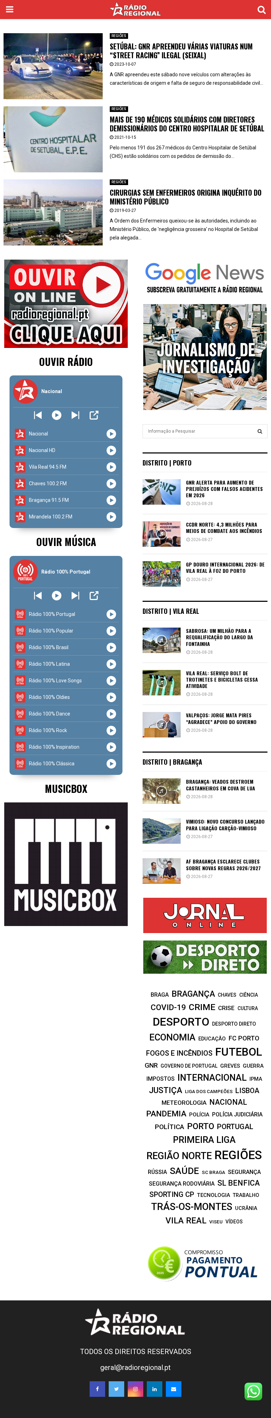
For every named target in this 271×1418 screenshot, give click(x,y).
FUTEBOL (238, 1051)
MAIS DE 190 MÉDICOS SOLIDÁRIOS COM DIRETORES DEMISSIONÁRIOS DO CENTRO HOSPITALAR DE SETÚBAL (187, 124)
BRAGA (160, 994)
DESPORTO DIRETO (234, 1024)
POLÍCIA (199, 1114)
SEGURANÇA (244, 1172)
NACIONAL (228, 1102)
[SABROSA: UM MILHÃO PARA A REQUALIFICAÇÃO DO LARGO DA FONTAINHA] (162, 640)
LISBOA (247, 1091)
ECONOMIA (172, 1037)
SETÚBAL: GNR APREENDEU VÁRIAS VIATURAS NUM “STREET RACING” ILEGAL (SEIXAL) (181, 50)
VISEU (216, 1221)
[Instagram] (135, 1389)
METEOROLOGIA (184, 1102)
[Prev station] (75, 415)
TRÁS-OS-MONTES (191, 1206)
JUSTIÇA (165, 1090)
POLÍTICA (169, 1127)
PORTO (200, 1126)
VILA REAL (185, 1221)
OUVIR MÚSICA (66, 541)
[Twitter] (116, 1389)
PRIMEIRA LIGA (204, 1139)
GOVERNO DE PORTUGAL (189, 1066)
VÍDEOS (234, 1221)
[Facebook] (97, 1389)
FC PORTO (244, 1038)
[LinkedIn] (154, 1389)
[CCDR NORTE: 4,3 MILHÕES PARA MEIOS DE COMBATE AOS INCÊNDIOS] (162, 534)
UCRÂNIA (246, 1208)
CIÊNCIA (248, 995)
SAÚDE (184, 1170)
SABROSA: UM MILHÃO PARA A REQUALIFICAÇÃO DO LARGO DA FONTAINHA (219, 637)
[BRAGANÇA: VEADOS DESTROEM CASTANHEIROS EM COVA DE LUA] (162, 791)
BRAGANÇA (193, 994)
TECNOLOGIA (213, 1195)
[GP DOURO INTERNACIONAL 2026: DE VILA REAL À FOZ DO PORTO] (162, 574)
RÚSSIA (157, 1172)
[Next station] (38, 415)
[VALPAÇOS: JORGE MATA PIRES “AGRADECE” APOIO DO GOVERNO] (162, 724)
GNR (151, 1065)
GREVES (230, 1066)
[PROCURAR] (259, 431)
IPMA (255, 1079)
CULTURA (247, 1008)
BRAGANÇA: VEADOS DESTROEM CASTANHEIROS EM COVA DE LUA (220, 784)
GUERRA (253, 1066)
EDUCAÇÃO (212, 1039)
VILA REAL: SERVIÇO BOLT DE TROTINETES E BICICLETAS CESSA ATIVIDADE (222, 679)
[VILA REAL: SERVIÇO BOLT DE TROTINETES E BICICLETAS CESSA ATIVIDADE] (162, 682)
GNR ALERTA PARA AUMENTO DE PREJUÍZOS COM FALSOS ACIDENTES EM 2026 (224, 489)
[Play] (56, 415)
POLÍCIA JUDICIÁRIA (237, 1114)
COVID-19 (168, 1007)
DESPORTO (181, 1021)
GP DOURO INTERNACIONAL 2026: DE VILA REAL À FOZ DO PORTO (225, 567)
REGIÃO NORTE (179, 1156)
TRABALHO (246, 1195)
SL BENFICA (238, 1183)
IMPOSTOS (160, 1078)
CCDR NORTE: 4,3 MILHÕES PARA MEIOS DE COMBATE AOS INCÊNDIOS (224, 527)
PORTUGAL (235, 1126)
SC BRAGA (213, 1172)
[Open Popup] (94, 415)
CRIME (202, 1007)
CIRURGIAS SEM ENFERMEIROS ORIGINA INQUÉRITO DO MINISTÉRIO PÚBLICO (185, 197)
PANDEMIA (166, 1114)
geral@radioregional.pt (135, 1367)
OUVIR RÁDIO (66, 361)
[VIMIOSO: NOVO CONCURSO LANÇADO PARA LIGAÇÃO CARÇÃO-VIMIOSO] (162, 831)
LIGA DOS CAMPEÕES (209, 1091)
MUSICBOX (66, 788)
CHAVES (227, 995)
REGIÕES (119, 36)
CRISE (226, 1007)
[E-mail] (173, 1389)
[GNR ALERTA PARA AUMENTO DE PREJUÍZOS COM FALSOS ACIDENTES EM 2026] (162, 492)
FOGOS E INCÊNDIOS (179, 1053)
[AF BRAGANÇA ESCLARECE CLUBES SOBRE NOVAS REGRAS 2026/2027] (162, 871)
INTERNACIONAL (212, 1077)
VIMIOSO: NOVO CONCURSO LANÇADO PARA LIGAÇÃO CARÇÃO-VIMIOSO (225, 824)
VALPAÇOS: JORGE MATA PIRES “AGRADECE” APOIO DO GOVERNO (221, 718)
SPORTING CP (171, 1194)
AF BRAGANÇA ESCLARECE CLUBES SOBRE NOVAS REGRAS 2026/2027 (223, 864)
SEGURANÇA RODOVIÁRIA (182, 1183)
